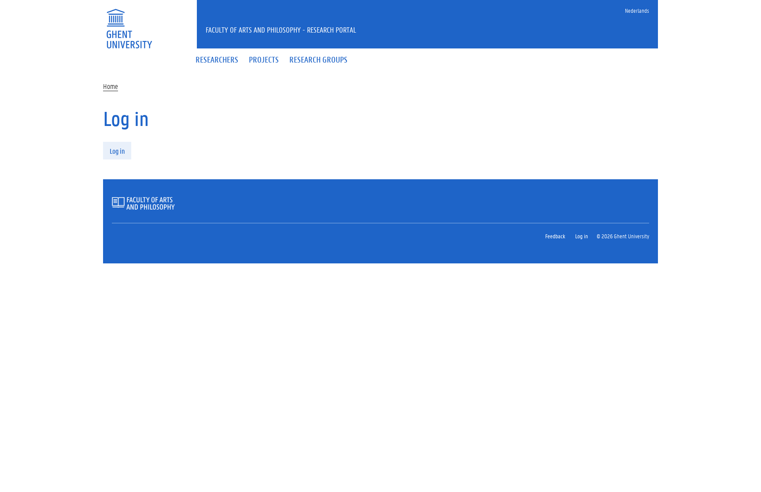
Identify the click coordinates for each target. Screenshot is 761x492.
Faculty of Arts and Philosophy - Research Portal (281, 29)
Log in (117, 150)
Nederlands (637, 10)
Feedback (555, 236)
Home (110, 86)
